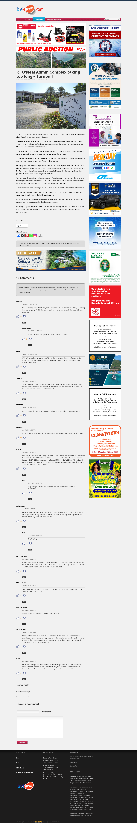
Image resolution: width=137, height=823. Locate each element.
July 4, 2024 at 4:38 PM (35, 483)
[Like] (18, 317)
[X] (23, 235)
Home (19, 19)
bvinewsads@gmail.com (51, 773)
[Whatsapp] (31, 235)
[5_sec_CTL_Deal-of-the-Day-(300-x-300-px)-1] (105, 180)
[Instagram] (35, 235)
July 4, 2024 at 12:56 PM (29, 354)
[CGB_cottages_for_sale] (51, 272)
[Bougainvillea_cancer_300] (105, 146)
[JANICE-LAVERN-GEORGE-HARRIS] (105, 420)
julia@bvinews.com (49, 765)
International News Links (24, 772)
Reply (24, 322)
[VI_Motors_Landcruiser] (105, 214)
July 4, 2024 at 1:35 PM (29, 430)
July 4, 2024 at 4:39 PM (35, 535)
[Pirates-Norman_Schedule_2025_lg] (105, 386)
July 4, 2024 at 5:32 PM (29, 586)
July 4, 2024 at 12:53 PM (29, 304)
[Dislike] (24, 317)
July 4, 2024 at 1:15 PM (29, 381)
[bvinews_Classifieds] (105, 457)
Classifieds (39, 19)
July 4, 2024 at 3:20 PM (29, 509)
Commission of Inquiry (54, 19)
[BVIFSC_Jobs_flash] (105, 56)
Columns (19, 763)
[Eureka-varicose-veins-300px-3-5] (105, 249)
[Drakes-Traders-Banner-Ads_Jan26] (51, 45)
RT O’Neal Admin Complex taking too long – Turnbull (48, 74)
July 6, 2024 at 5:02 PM (29, 661)
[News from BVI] (30, 14)
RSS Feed (73, 765)
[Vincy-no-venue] (105, 498)
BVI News (38, 821)
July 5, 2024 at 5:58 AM (29, 610)
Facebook (73, 762)
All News (20, 79)
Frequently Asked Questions (77, 815)
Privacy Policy (73, 813)
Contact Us (28, 19)
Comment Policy (89, 813)
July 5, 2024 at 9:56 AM (29, 632)
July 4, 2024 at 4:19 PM (29, 559)
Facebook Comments (22, 697)
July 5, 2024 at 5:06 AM (35, 331)
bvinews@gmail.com (50, 758)
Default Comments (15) (23, 692)
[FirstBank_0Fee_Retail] (105, 283)
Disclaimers (81, 813)
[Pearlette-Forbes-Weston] (105, 351)
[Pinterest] (27, 235)
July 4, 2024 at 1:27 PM (29, 407)
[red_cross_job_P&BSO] (105, 317)
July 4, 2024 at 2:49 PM (29, 452)
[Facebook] (18, 235)
